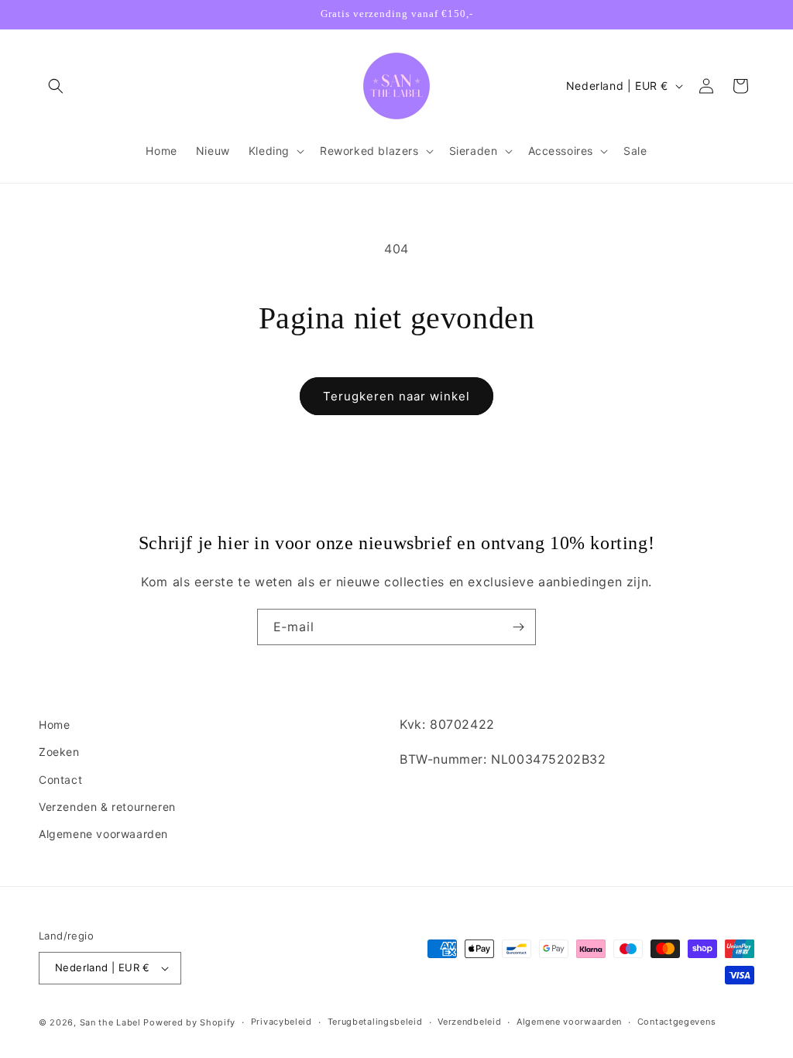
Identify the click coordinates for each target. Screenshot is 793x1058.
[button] (56, 86)
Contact (60, 779)
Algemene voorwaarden (103, 833)
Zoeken (59, 751)
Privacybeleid (281, 1021)
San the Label (110, 1022)
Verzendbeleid (469, 1021)
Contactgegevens (676, 1021)
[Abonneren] (518, 627)
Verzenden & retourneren (107, 806)
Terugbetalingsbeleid (375, 1021)
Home (54, 724)
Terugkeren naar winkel (396, 396)
